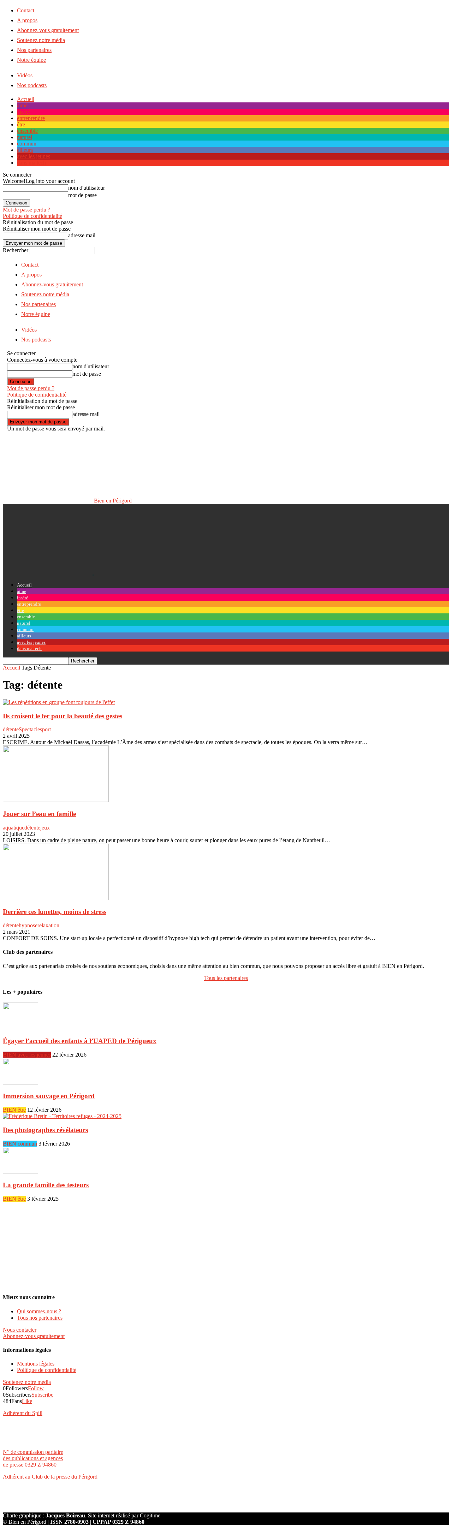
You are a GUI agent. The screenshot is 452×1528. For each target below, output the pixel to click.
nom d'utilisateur (86, 188)
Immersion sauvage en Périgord (49, 1096)
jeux (45, 828)
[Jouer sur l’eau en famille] (56, 800)
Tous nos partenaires (40, 1318)
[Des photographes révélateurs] (62, 1116)
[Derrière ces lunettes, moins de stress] (56, 898)
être (21, 124)
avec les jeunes (33, 156)
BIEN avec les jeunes (27, 1055)
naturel (24, 137)
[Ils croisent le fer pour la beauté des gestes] (59, 702)
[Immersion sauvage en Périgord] (20, 1083)
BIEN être (14, 1110)
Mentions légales (35, 1364)
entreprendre (31, 118)
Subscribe (42, 1395)
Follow (36, 1388)
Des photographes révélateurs (45, 1130)
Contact (25, 10)
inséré (23, 112)
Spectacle (29, 729)
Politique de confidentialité (32, 216)
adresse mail (81, 235)
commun (26, 144)
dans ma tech (31, 163)
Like (27, 1401)
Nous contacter (19, 1330)
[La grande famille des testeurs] (20, 1172)
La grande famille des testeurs (46, 1185)
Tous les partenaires (226, 978)
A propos (27, 20)
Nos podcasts (32, 85)
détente (11, 729)
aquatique (13, 828)
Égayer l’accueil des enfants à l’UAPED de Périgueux (79, 1041)
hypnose (28, 925)
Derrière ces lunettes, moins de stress (54, 911)
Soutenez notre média (41, 40)
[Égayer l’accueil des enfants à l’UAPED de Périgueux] (20, 1027)
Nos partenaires (34, 50)
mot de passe (82, 195)
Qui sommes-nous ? (39, 1311)
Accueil (25, 99)
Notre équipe (31, 60)
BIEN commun (20, 1144)
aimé (22, 105)
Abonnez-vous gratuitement (48, 30)
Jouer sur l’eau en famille (39, 813)
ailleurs (25, 150)
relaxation (48, 925)
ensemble (27, 131)
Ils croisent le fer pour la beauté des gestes (62, 716)
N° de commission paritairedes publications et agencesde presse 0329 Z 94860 (33, 1458)
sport (45, 729)
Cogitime (150, 1515)
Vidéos (24, 75)
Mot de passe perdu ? (26, 210)
